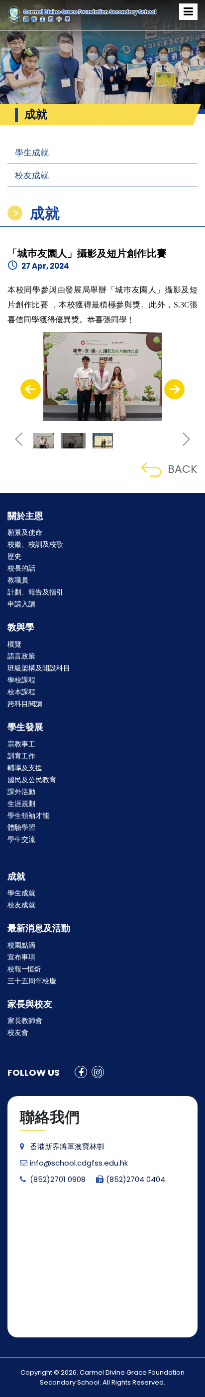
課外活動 (21, 792)
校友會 (17, 1032)
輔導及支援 (24, 768)
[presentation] (30, 389)
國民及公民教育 (31, 780)
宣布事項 (21, 957)
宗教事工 (21, 744)
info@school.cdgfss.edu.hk (79, 1163)
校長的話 (21, 568)
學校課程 (21, 680)
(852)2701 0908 (58, 1179)
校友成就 (32, 175)
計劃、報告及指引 (35, 592)
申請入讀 (21, 604)
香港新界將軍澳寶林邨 (67, 1146)
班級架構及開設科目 (38, 668)
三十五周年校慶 (31, 981)
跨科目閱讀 (24, 704)
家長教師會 (24, 1021)
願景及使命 (24, 532)
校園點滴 (21, 945)
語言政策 (21, 656)
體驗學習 (21, 827)
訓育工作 (21, 756)
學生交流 (21, 839)
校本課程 (21, 692)
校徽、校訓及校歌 (35, 544)
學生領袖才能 (28, 815)
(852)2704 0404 (135, 1179)
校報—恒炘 (24, 969)
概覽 (14, 644)
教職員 (17, 580)
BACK (183, 469)
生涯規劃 (21, 804)
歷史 (14, 556)
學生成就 (32, 152)
